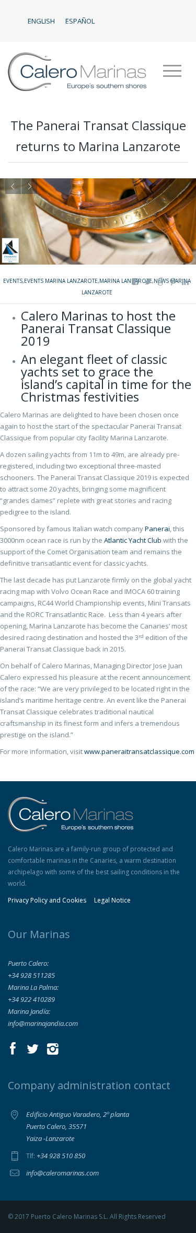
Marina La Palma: (33, 987)
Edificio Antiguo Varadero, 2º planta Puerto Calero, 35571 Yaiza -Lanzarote (77, 1126)
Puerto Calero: (28, 963)
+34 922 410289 (31, 999)
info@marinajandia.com (43, 1023)
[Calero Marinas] (77, 71)
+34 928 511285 (31, 975)
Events (12, 280)
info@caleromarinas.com (62, 1173)
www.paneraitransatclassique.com (139, 751)
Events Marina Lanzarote (61, 280)
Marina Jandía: (29, 1011)
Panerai (157, 528)
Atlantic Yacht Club (133, 540)
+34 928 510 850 (61, 1155)
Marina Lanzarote (125, 280)
